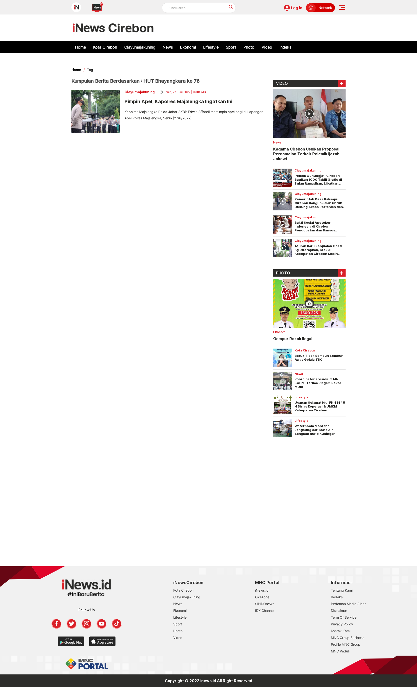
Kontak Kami (340, 631)
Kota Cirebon (105, 47)
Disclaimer (339, 610)
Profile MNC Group (345, 644)
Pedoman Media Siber (348, 604)
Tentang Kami (342, 590)
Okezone (262, 597)
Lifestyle (211, 47)
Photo (248, 47)
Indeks (285, 47)
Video (267, 47)
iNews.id (262, 590)
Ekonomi (188, 47)
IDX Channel (264, 610)
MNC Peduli (340, 651)
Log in (296, 7)
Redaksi (337, 597)
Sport (231, 47)
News (168, 47)
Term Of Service (343, 617)
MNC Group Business (347, 638)
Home (80, 47)
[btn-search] (230, 7)
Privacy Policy (342, 624)
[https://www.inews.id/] (113, 28)
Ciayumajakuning (139, 47)
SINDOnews (264, 604)
